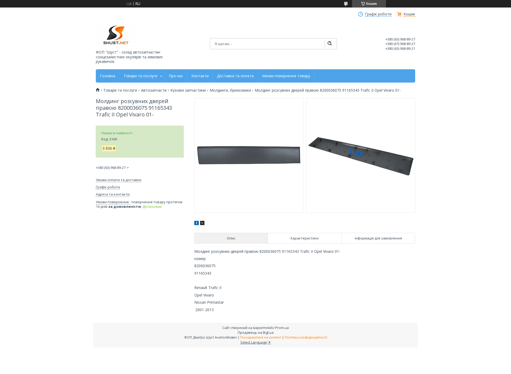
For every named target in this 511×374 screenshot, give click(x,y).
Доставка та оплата (235, 76)
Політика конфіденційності (306, 337)
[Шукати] (329, 43)
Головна (107, 76)
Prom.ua (282, 327)
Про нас (176, 76)
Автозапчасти (154, 90)
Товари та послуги (140, 76)
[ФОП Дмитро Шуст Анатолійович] (116, 35)
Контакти (200, 76)
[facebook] (196, 223)
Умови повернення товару (286, 76)
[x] (202, 223)
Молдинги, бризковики (230, 90)
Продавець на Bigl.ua (256, 332)
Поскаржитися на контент (260, 337)
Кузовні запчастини (188, 90)
